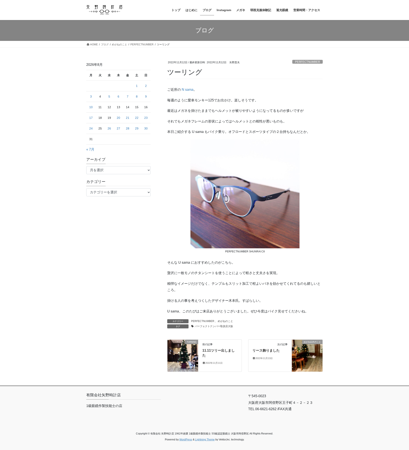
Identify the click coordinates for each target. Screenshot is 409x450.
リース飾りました (266, 350)
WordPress (185, 439)
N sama (187, 89)
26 (109, 128)
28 (127, 128)
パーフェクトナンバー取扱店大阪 (214, 326)
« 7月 (90, 149)
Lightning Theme (205, 439)
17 (91, 117)
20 (118, 117)
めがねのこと (225, 321)
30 (146, 128)
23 (146, 117)
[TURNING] (182, 355)
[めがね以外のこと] (307, 355)
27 (118, 128)
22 (136, 117)
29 (136, 128)
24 (91, 128)
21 (127, 117)
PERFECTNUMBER (307, 61)
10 (91, 107)
